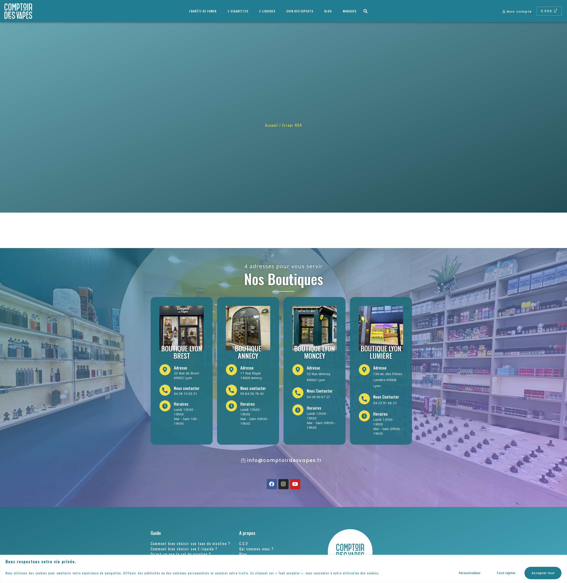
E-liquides (267, 11)
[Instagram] (283, 484)
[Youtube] (295, 484)
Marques (349, 11)
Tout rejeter (506, 573)
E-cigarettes (238, 11)
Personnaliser (470, 573)
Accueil (271, 125)
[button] (365, 11)
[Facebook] (272, 484)
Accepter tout (543, 573)
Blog (328, 11)
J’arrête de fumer (203, 11)
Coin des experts (299, 11)
